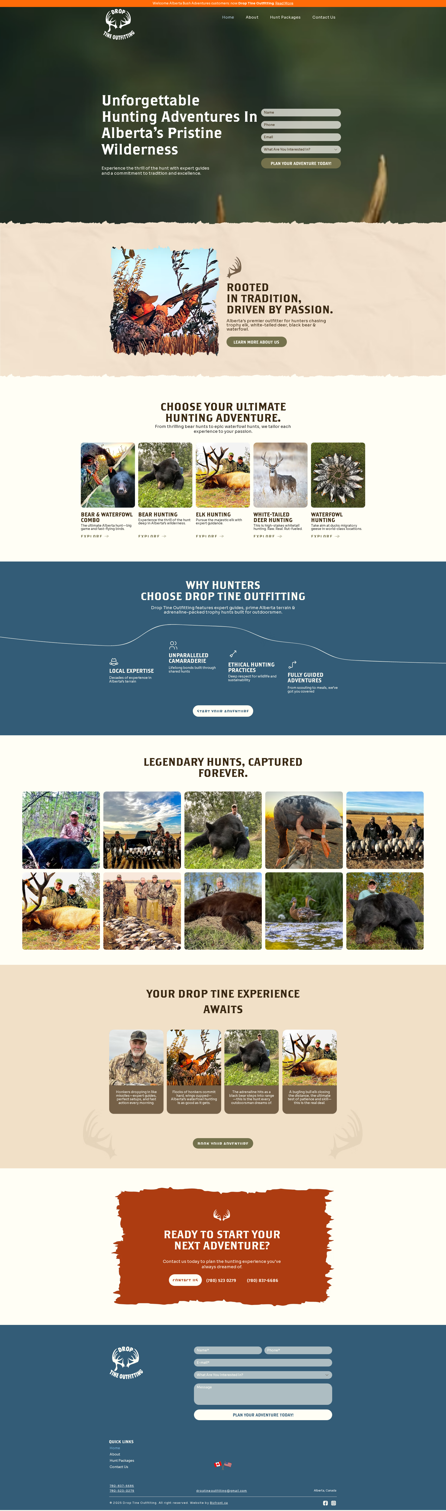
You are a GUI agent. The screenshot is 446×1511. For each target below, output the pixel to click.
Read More (284, 3)
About (115, 1454)
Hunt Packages (122, 1460)
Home (115, 1448)
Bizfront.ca (219, 1502)
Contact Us (119, 1467)
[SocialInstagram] (333, 1503)
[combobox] (301, 149)
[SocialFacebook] (325, 1503)
